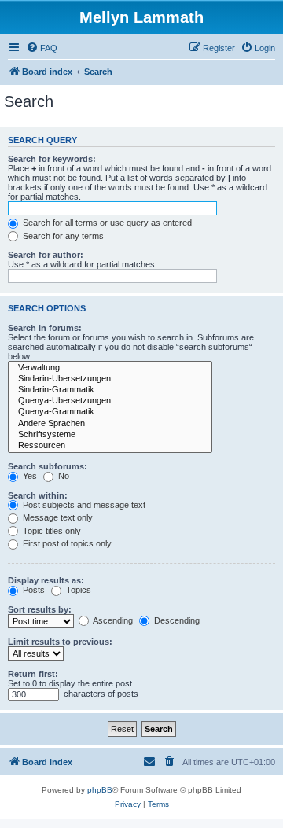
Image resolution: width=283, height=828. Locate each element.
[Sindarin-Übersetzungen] (110, 379)
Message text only (56, 517)
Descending (176, 620)
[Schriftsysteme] (110, 434)
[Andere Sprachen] (110, 423)
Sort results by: (40, 609)
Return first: (33, 674)
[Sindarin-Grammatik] (110, 390)
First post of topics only (66, 543)
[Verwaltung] (110, 368)
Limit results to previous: (60, 641)
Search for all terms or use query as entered (106, 222)
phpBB (99, 790)
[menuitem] (41, 48)
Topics (77, 589)
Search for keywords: (52, 159)
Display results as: (46, 580)
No (62, 475)
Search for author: (45, 254)
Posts (32, 589)
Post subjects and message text (82, 505)
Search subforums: (47, 466)
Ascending (112, 620)
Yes (28, 475)
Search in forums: (45, 328)
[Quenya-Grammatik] (110, 412)
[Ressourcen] (110, 445)
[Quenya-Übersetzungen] (110, 401)
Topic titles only (50, 530)
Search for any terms (62, 236)
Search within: (38, 495)
